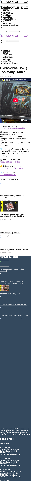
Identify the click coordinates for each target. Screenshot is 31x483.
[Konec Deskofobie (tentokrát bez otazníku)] (9, 192)
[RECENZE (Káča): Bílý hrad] (9, 230)
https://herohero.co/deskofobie (12, 128)
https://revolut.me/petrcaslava (12, 168)
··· (3, 27)
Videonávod (8, 19)
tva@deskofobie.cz (8, 175)
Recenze (6, 12)
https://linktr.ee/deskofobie (10, 162)
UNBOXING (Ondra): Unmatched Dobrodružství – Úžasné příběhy (12, 215)
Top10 (5, 14)
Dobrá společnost (11, 25)
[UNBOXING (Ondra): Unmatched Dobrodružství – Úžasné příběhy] (9, 211)
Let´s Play (7, 23)
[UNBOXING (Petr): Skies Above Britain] (4, 312)
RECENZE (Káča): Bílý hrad (10, 233)
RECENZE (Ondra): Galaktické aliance (14, 249)
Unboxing (7, 21)
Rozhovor (7, 11)
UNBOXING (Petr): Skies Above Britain (14, 315)
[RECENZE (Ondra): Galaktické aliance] (9, 246)
